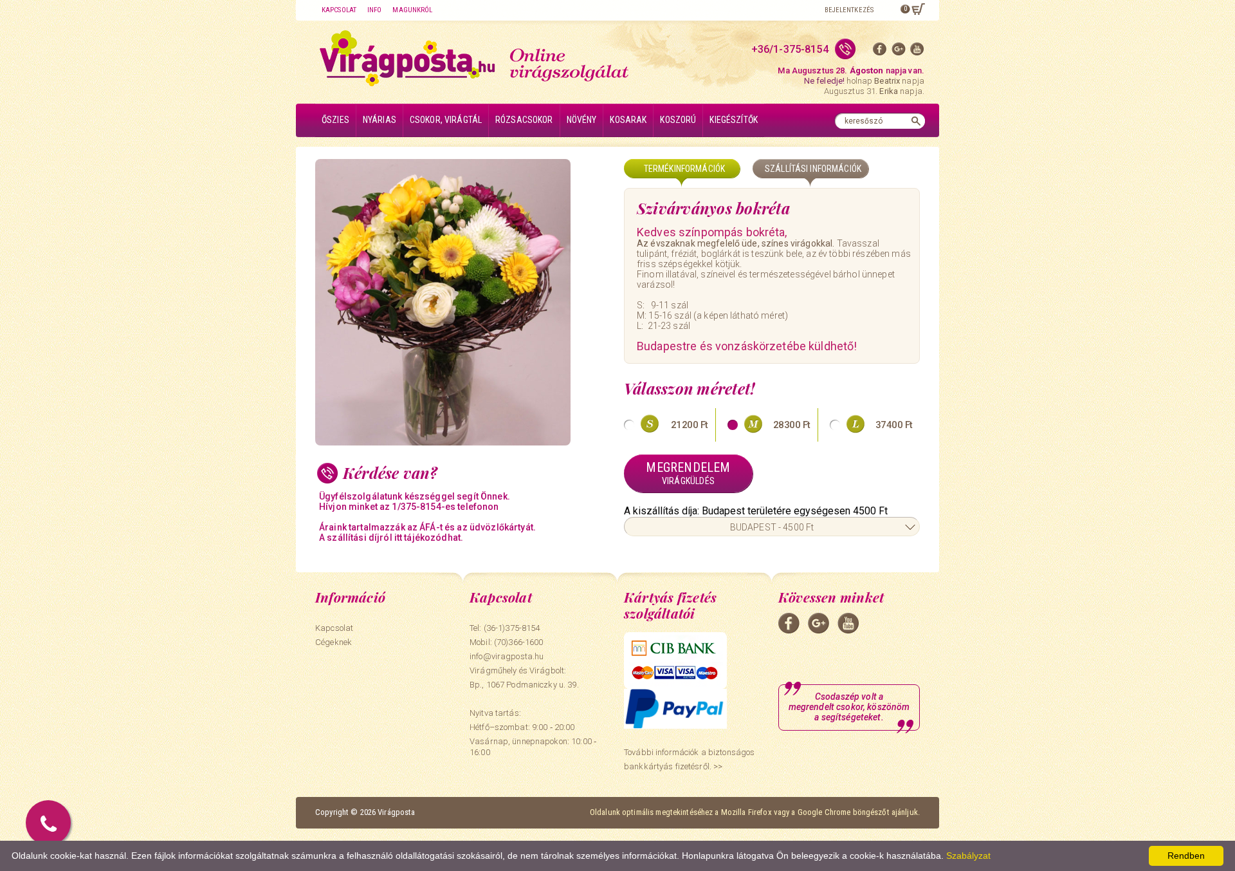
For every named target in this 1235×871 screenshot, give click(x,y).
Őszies (335, 120)
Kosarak (628, 120)
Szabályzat (968, 855)
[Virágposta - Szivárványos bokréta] (463, 302)
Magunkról (412, 10)
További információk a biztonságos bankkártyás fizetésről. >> (689, 759)
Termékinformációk (684, 169)
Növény (582, 120)
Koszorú (678, 120)
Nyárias (379, 120)
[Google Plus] (899, 52)
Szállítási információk (813, 169)
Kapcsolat (339, 10)
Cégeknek (333, 642)
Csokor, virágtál (446, 120)
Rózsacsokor (524, 120)
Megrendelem (688, 473)
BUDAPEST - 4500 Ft (772, 527)
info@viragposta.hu (507, 656)
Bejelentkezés (849, 10)
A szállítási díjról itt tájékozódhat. (391, 537)
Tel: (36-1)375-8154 (505, 628)
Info (374, 10)
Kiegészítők (733, 120)
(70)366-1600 (519, 642)
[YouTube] (917, 52)
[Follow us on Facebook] (880, 52)
